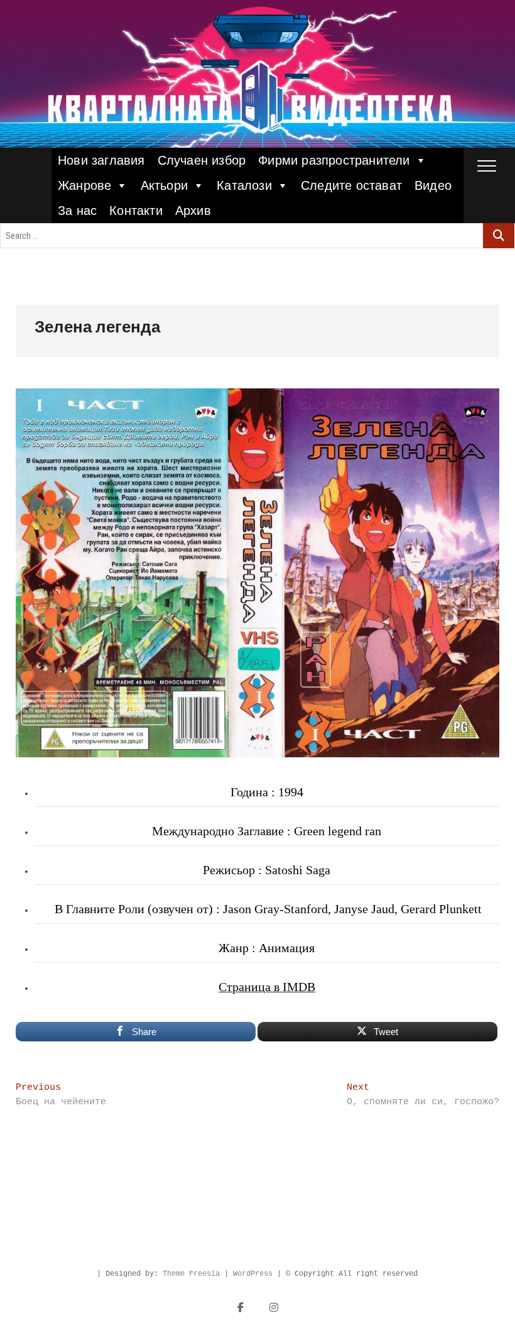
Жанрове (84, 185)
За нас (77, 210)
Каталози (244, 185)
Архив (193, 210)
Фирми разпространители (333, 160)
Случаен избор (202, 160)
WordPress (253, 1274)
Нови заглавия (101, 160)
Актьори (164, 185)
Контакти (136, 210)
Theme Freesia (191, 1274)
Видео (433, 185)
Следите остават (351, 185)
